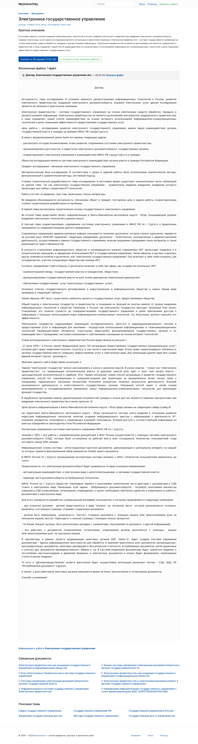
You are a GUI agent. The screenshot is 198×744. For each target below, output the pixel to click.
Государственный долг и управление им (152, 715)
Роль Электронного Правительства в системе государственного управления (57, 674)
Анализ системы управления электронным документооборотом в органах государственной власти (140, 666)
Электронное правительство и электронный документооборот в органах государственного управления (139, 682)
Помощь (152, 4)
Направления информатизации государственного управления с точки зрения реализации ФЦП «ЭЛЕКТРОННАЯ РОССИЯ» (139, 690)
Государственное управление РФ (92, 710)
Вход (142, 4)
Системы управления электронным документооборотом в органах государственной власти (53, 682)
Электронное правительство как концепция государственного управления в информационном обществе (55, 666)
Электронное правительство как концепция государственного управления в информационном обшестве (138, 674)
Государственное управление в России (151, 710)
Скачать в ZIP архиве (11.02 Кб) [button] (38, 59)
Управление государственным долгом (40, 715)
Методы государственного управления (96, 715)
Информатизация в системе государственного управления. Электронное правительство (54, 690)
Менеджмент (38, 13)
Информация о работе (57, 648)
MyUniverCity (39, 735)
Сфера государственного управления (40, 710)
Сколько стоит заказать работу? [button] (81, 59)
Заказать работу (168, 4)
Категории (24, 13)
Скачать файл (115, 75)
